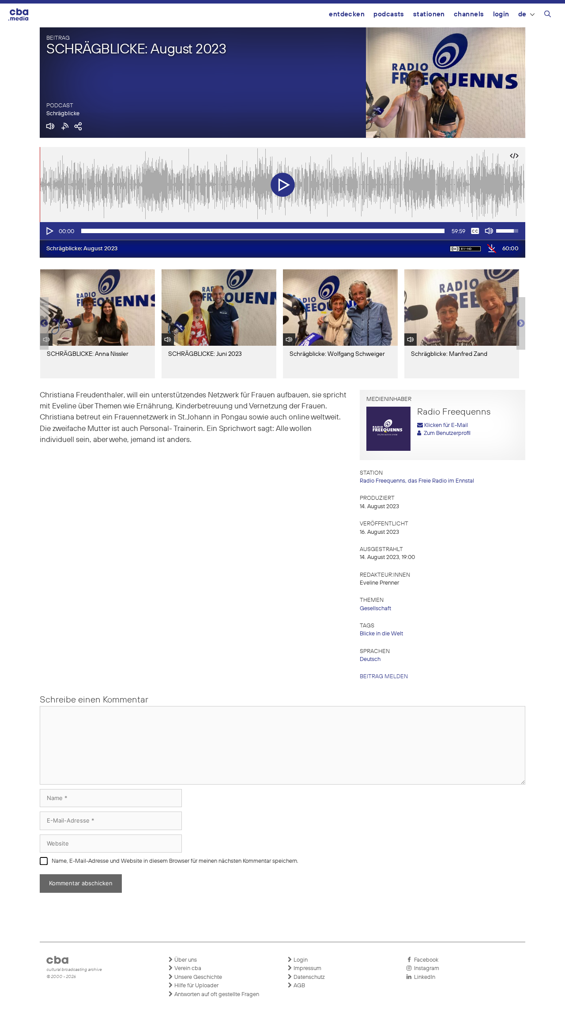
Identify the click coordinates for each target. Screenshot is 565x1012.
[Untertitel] (475, 231)
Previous (44, 323)
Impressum (306, 968)
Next (520, 323)
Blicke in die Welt (381, 634)
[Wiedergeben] (49, 231)
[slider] (262, 231)
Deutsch (370, 659)
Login (501, 14)
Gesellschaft (375, 609)
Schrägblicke (62, 114)
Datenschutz (308, 977)
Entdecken (347, 14)
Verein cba (187, 968)
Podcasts (388, 14)
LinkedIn (423, 977)
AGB (298, 986)
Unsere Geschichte (197, 977)
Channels (469, 14)
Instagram (425, 968)
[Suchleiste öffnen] (547, 15)
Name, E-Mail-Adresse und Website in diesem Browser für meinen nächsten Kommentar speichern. (175, 861)
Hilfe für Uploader (195, 986)
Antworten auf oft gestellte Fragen (216, 994)
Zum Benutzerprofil (446, 433)
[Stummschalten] (489, 231)
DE (522, 14)
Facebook (424, 960)
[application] (282, 231)
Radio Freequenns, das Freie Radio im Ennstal (417, 481)
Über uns (185, 960)
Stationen (429, 14)
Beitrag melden (384, 676)
